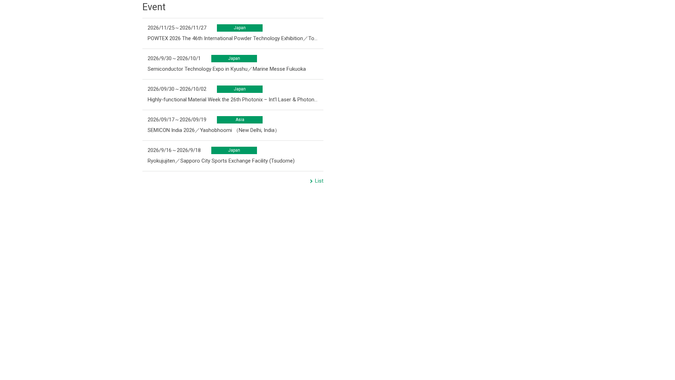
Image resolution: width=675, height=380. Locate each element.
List (319, 181)
